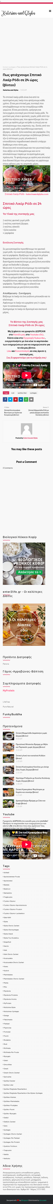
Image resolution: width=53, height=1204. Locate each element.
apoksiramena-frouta (12, 877)
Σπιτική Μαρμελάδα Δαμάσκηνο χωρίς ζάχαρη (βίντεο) (31, 734)
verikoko (7, 1158)
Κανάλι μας (19, 334)
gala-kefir (7, 917)
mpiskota (7, 991)
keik (5, 950)
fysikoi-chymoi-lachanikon (14, 913)
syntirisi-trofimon (10, 1146)
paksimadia (8, 1019)
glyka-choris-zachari (11, 926)
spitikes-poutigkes (11, 1105)
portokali (7, 1032)
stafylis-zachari (9, 1122)
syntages (12, 67)
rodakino (7, 1040)
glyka (6, 921)
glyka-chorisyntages (11, 930)
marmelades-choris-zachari (14, 979)
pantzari (7, 1024)
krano (6, 966)
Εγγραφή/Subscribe (34, 337)
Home (5, 67)
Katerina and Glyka (10, 90)
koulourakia (8, 958)
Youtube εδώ (37, 334)
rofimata (7, 1048)
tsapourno (8, 1150)
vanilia (6, 1154)
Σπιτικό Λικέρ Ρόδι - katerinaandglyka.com (26, 194)
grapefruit (7, 942)
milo (5, 987)
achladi (6, 872)
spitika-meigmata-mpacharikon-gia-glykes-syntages (23, 1093)
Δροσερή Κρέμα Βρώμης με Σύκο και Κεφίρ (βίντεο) (30, 802)
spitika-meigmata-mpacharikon (15, 1089)
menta (6, 983)
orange (6, 1015)
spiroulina (7, 1077)
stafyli (6, 1118)
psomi (6, 1036)
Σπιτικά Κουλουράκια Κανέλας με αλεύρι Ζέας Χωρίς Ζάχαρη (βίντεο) (32, 768)
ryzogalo (7, 1056)
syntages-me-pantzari (12, 1138)
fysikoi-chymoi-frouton (13, 909)
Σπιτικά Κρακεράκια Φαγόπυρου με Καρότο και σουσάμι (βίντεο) (30, 790)
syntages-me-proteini (12, 1142)
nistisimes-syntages (11, 1011)
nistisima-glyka (9, 1007)
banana (6, 885)
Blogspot (24, 1200)
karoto (6, 946)
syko (5, 1126)
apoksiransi (8, 881)
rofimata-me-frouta (11, 1052)
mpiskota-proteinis (11, 995)
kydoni (6, 970)
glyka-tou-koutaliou (11, 938)
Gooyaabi (43, 1200)
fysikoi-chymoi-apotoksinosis (15, 905)
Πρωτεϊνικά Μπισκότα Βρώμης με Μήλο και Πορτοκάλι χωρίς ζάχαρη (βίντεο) (32, 745)
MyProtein (8, 690)
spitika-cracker (9, 1081)
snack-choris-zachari (12, 1073)
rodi (12, 393)
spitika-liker (22, 393)
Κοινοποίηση (22, 351)
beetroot (7, 889)
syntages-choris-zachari (13, 1134)
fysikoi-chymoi (9, 901)
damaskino (8, 893)
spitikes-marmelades (11, 1101)
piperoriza (7, 1028)
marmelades (8, 975)
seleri (6, 1060)
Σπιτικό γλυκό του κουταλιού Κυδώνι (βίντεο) (30, 756)
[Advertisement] (26, 42)
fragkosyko (8, 897)
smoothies (8, 1064)
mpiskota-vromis (10, 999)
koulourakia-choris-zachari (14, 962)
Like (9, 351)
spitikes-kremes (10, 1097)
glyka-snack (8, 934)
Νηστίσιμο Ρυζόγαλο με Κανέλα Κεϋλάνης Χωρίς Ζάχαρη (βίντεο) (33, 779)
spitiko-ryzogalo (10, 1113)
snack (6, 1068)
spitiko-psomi (9, 1109)
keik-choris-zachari (11, 954)
